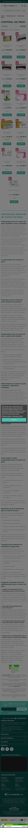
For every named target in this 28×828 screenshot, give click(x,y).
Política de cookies (6, 416)
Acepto (14, 420)
